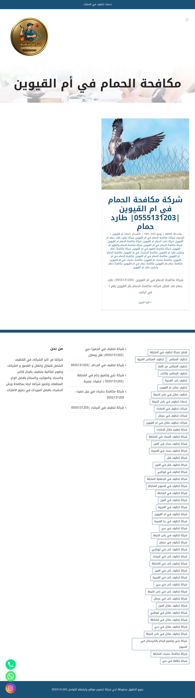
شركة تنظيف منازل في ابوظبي (168, 612)
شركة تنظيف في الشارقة (172, 493)
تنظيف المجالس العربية (150, 359)
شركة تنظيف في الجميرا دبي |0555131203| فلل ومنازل (104, 352)
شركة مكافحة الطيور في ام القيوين (151, 248)
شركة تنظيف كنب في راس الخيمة (167, 591)
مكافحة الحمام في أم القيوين (151, 256)
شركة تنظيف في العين (173, 500)
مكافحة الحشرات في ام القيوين (141, 252)
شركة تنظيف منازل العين (172, 605)
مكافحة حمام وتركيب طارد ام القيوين (133, 265)
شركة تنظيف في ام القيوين (170, 514)
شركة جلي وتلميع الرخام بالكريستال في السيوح (164, 643)
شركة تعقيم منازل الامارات (172, 429)
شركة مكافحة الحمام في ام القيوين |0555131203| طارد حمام (145, 154)
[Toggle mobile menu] (187, 20)
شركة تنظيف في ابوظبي (172, 472)
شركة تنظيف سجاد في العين (170, 443)
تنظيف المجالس (178, 359)
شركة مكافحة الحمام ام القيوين (125, 241)
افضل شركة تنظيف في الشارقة (168, 352)
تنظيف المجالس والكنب (173, 373)
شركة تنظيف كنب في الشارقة (169, 563)
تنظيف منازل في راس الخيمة (170, 394)
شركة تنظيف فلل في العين (171, 464)
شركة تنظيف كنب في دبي (171, 584)
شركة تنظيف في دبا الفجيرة (170, 521)
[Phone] (11, 664)
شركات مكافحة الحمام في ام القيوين (155, 237)
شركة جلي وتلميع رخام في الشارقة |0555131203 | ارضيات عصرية (100, 378)
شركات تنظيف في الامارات (171, 408)
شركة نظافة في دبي (174, 661)
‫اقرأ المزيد (144, 302)
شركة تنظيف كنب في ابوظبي (169, 549)
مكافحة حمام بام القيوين (169, 263)
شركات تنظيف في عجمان (172, 415)
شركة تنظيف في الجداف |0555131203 (97, 365)
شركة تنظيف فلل (177, 457)
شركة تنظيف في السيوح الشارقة (167, 486)
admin (168, 233)
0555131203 (59, 689)
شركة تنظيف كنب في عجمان (170, 598)
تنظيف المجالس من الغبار (172, 366)
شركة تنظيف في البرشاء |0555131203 (97, 408)
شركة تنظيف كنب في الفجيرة (170, 577)
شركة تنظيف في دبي (174, 528)
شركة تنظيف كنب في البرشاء (170, 556)
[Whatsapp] (11, 676)
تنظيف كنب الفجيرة (176, 380)
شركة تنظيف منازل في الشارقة (168, 619)
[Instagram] (11, 688)
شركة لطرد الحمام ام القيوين (158, 241)
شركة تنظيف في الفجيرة (172, 507)
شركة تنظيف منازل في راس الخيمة (166, 633)
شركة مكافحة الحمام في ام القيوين (163, 245)
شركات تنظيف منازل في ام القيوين (166, 422)
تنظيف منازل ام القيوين (173, 387)
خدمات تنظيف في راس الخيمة (169, 401)
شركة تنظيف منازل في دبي (170, 626)
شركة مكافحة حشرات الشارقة (170, 653)
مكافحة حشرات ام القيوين (158, 260)
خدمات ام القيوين (121, 233)
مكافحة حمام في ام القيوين (139, 263)
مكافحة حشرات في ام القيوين (126, 260)
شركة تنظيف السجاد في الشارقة (168, 436)
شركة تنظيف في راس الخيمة (170, 535)
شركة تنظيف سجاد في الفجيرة (169, 450)
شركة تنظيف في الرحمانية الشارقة (167, 479)
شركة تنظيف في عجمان (173, 542)
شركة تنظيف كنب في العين (171, 570)
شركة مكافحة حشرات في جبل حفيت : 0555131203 (99, 394)
